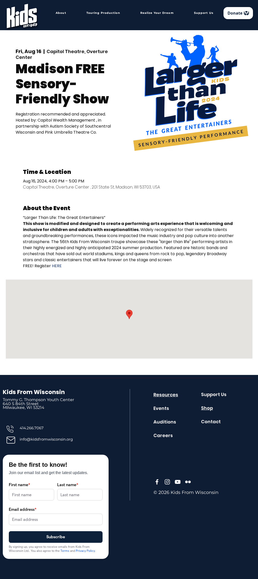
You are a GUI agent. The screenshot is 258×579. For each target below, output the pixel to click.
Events (161, 408)
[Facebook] (156, 481)
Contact (211, 421)
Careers (163, 435)
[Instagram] (167, 481)
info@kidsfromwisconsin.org (46, 439)
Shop (207, 408)
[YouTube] (177, 481)
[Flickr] (187, 481)
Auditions (164, 422)
